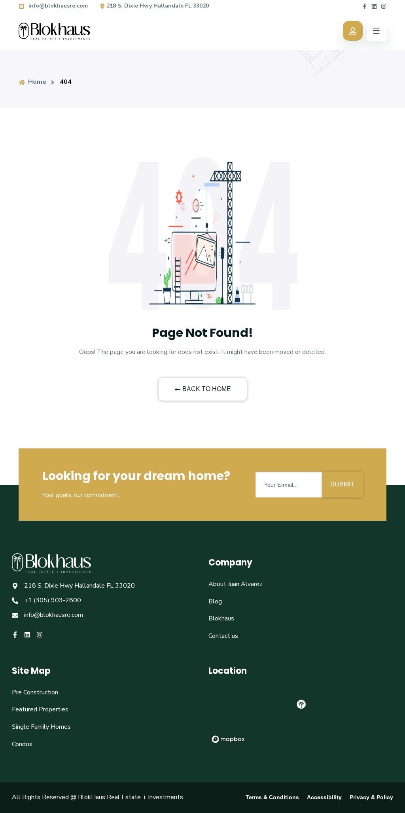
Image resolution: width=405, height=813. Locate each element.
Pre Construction (35, 692)
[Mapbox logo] (228, 739)
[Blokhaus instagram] (383, 5)
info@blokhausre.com (57, 5)
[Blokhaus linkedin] (374, 5)
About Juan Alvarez (235, 584)
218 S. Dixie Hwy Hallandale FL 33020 (157, 5)
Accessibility (324, 797)
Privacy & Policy (371, 797)
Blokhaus (221, 618)
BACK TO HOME (206, 389)
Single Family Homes (41, 726)
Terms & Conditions (272, 797)
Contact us (223, 635)
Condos (22, 744)
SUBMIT (342, 484)
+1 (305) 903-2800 (52, 600)
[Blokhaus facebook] (364, 5)
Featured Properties (40, 709)
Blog (215, 601)
